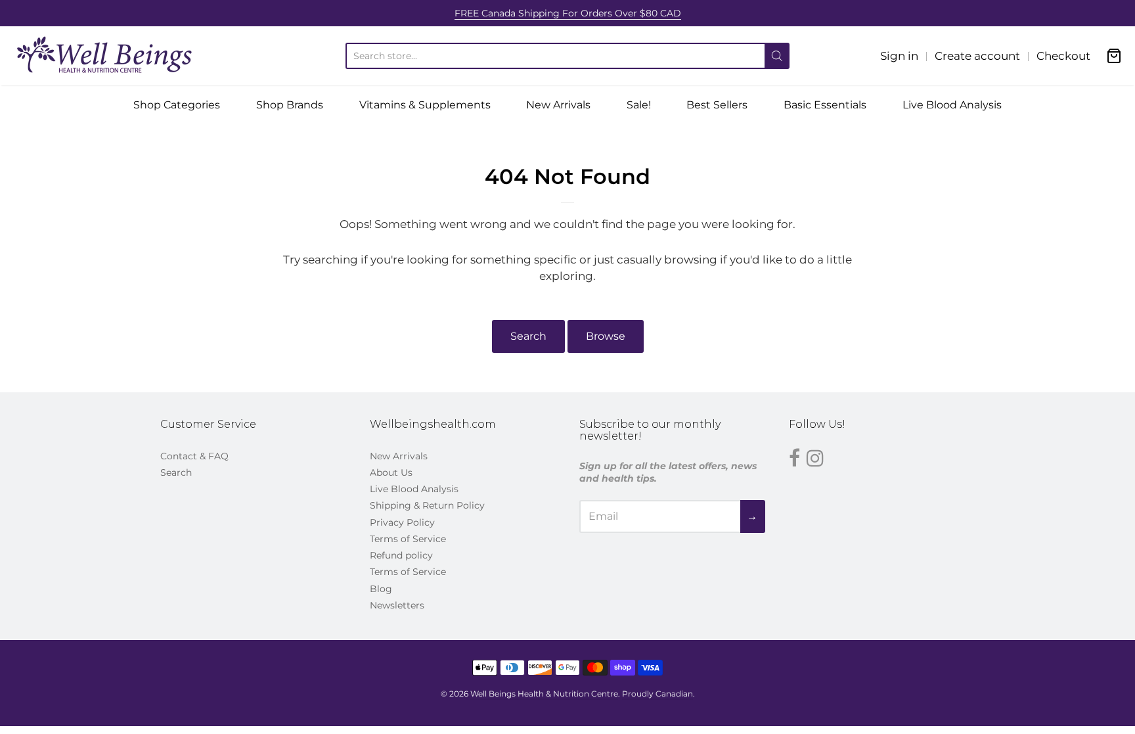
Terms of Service (408, 539)
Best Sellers (716, 105)
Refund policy (401, 555)
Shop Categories (176, 105)
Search (528, 336)
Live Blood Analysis (952, 105)
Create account (977, 55)
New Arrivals (558, 105)
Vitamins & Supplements (425, 105)
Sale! (639, 105)
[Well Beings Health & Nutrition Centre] (105, 56)
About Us (391, 472)
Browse (605, 336)
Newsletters (397, 605)
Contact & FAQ (194, 456)
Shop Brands (289, 105)
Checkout (1063, 55)
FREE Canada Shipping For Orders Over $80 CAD (568, 13)
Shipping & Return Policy (427, 505)
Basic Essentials (825, 105)
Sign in (899, 55)
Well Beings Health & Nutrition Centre (544, 694)
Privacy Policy (402, 522)
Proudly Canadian (657, 694)
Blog (381, 589)
